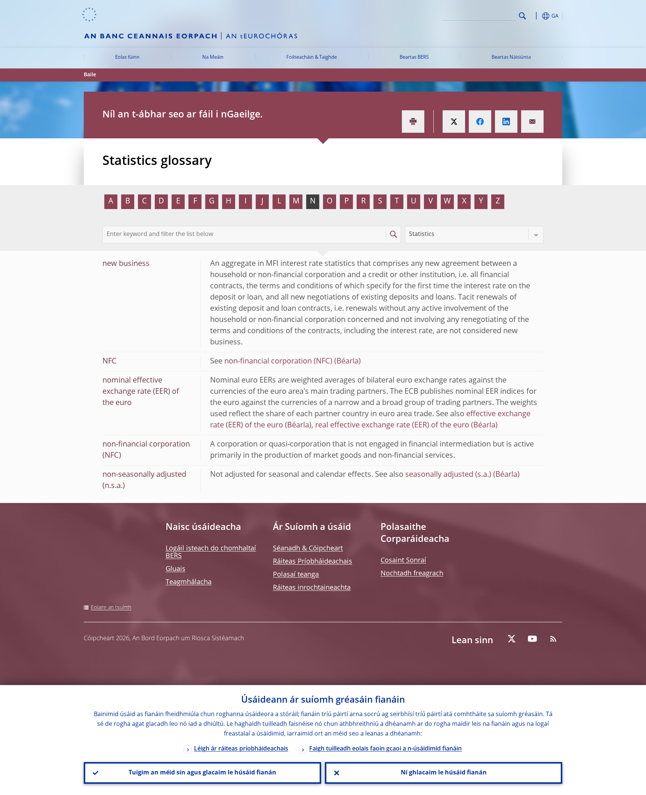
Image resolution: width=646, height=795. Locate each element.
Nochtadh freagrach (412, 573)
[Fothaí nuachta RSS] (553, 639)
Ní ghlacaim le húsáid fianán (444, 773)
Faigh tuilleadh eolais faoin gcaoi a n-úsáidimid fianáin (385, 749)
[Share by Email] (532, 121)
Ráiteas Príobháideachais (312, 561)
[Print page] (413, 121)
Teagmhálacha (189, 582)
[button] (536, 16)
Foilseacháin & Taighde (311, 57)
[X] (511, 639)
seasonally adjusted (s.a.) (448, 475)
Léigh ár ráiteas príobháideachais (241, 749)
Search (522, 15)
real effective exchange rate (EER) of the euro (392, 425)
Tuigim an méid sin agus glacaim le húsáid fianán (202, 773)
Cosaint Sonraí (403, 560)
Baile (90, 74)
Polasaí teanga (296, 574)
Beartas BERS (414, 57)
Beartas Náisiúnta (511, 57)
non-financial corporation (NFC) (278, 361)
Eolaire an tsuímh (111, 607)
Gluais (175, 569)
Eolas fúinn (127, 57)
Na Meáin (213, 57)
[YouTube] (532, 639)
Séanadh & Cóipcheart (308, 548)
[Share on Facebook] (480, 121)
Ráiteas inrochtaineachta (312, 587)
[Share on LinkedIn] (506, 121)
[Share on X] (454, 121)
